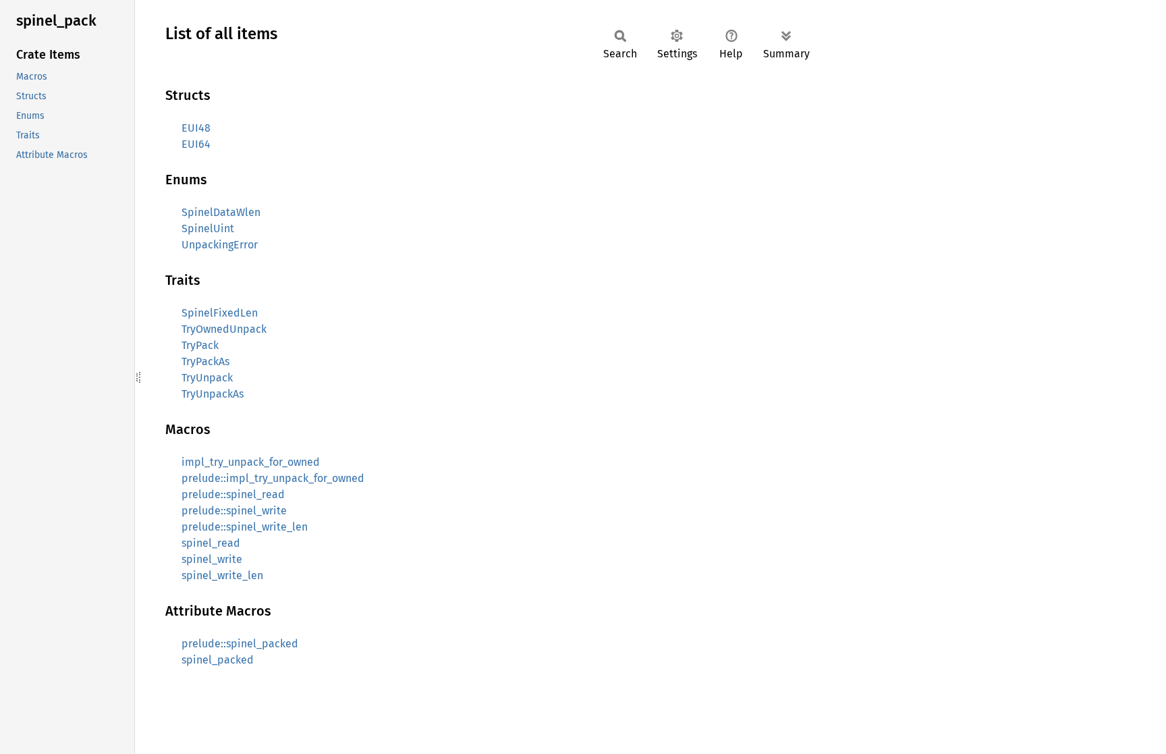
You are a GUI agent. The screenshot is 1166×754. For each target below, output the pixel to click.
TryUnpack (207, 377)
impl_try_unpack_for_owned (251, 462)
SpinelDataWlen (221, 212)
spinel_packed (218, 659)
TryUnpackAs (213, 393)
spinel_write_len (222, 575)
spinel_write (212, 559)
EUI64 (196, 144)
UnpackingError (220, 244)
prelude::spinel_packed (240, 643)
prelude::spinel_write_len (245, 526)
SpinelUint (208, 228)
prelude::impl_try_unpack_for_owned (273, 478)
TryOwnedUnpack (224, 329)
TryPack (200, 345)
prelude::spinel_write (234, 510)
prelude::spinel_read (233, 494)
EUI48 (196, 128)
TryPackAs (205, 361)
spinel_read (211, 543)
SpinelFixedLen (220, 312)
